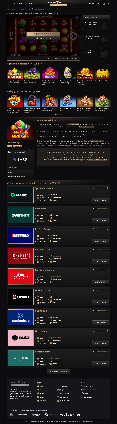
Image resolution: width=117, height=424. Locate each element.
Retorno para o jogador (92, 36)
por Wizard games (54, 13)
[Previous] (106, 65)
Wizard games (74, 124)
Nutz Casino (41, 331)
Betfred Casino (43, 229)
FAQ (98, 4)
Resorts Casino (43, 249)
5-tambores (89, 127)
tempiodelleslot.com (74, 422)
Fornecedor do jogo (91, 22)
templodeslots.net (87, 422)
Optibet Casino (43, 290)
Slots (14, 4)
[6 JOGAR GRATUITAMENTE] (50, 73)
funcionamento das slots (98, 160)
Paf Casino (41, 208)
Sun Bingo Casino (44, 269)
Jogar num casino (92, 17)
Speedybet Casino (44, 188)
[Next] (108, 65)
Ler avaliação (74, 58)
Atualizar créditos (60, 58)
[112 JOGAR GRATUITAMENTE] (85, 73)
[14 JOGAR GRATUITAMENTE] (103, 73)
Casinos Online (89, 4)
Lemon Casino (43, 351)
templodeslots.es (61, 422)
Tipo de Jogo (88, 50)
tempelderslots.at (35, 422)
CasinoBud (41, 310)
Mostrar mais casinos (59, 372)
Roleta (22, 4)
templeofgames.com (48, 422)
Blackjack (31, 4)
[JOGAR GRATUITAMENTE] (15, 73)
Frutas (81, 127)
